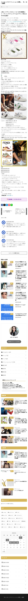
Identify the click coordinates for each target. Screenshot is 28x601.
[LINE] (12, 205)
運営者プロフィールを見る (14, 341)
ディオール (5, 518)
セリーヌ (16, 527)
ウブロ (9, 521)
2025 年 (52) (6, 566)
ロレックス (5, 515)
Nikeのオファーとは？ (20, 304)
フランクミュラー (16, 521)
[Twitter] (4, 205)
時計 (4, 365)
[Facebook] (2, 205)
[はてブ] (7, 205)
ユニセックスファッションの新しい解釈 (11, 2)
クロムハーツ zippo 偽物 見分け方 (21, 482)
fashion (24, 521)
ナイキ (18, 512)
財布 (4, 371)
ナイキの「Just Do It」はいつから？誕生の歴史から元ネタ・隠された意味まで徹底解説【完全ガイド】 (21, 411)
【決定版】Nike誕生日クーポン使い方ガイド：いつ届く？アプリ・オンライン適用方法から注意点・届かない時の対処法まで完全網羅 (21, 275)
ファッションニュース (8, 362)
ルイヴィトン (11, 512)
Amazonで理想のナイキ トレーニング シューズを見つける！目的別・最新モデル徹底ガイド (21, 264)
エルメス (11, 515)
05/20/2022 (9, 221)
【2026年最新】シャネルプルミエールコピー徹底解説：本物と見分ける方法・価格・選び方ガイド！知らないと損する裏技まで (21, 421)
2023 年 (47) (6, 573)
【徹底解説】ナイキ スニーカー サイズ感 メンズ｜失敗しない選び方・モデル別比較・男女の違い (21, 286)
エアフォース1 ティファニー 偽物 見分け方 (12, 386)
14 (17, 542)
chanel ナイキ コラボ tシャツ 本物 (20, 473)
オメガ (11, 527)
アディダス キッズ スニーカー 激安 (10, 384)
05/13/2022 (9, 240)
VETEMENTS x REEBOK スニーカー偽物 (11, 385)
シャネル (4, 512)
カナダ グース (20, 518)
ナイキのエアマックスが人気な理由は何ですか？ (21, 314)
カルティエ (23, 527)
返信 (13, 221)
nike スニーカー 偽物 (7, 382)
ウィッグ (5, 355)
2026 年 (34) (6, 562)
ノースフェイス (19, 515)
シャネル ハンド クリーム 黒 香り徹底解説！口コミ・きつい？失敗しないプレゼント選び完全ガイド (21, 402)
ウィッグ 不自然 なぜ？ (19, 490)
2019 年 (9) (5, 589)
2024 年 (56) (6, 570)
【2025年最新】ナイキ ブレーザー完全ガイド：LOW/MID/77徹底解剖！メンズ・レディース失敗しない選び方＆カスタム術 (21, 296)
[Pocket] (9, 205)
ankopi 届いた (10, 195)
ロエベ (4, 521)
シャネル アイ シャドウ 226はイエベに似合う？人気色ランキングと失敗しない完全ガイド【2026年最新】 (21, 431)
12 (10, 542)
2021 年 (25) (6, 581)
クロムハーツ (10, 524)
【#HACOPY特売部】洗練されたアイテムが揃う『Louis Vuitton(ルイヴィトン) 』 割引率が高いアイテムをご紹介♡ (21, 465)
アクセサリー (6, 352)
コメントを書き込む (14, 253)
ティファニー (18, 524)
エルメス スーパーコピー (8, 383)
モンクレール (12, 518)
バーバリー (5, 527)
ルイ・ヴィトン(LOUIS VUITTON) (14, 21)
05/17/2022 (9, 231)
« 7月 (3, 551)
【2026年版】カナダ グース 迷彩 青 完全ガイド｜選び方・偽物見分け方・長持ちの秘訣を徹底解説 (21, 440)
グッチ (4, 524)
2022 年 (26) (6, 577)
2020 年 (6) (5, 585)
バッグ (5, 358)
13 (14, 542)
